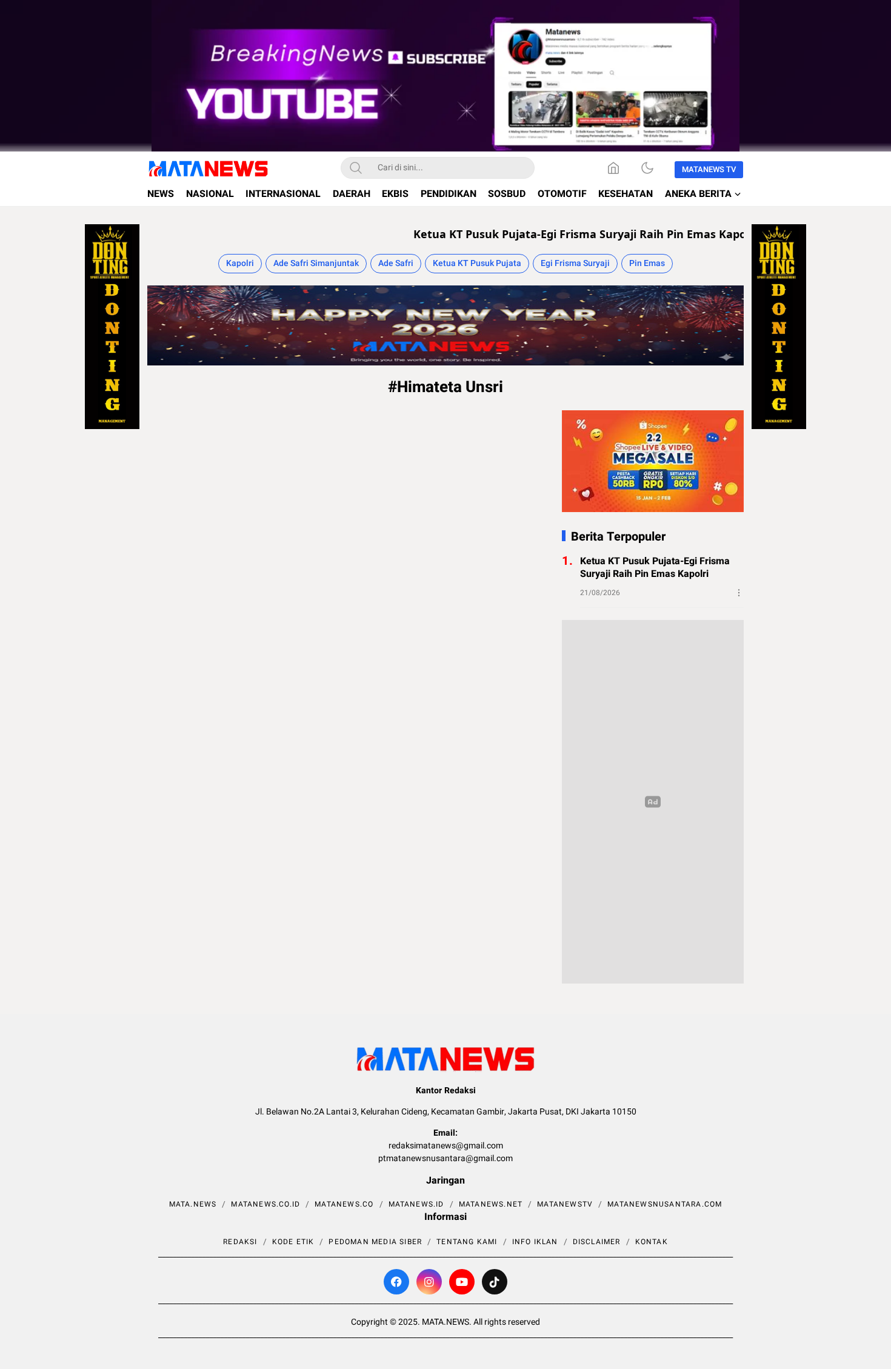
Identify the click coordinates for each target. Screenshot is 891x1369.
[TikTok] (494, 1281)
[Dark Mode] (647, 168)
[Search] (355, 168)
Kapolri (240, 263)
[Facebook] (396, 1281)
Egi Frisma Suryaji (575, 263)
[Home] (613, 168)
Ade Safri (395, 263)
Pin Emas (647, 263)
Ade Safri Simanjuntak (316, 263)
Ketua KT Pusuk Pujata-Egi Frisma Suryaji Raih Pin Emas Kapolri (555, 234)
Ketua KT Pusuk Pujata (477, 263)
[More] (739, 593)
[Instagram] (429, 1281)
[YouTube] (462, 1281)
